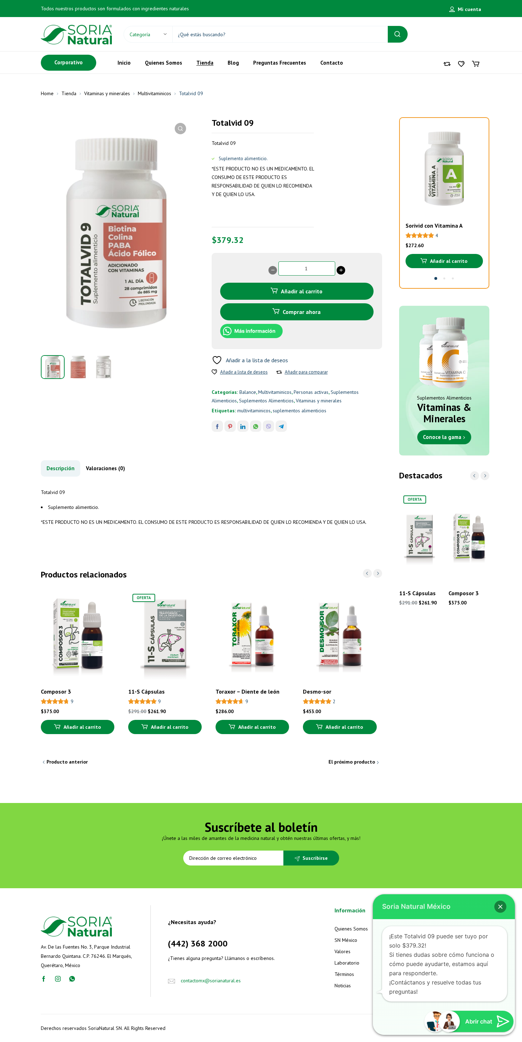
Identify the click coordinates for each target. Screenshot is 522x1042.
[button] (180, 128)
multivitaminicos (254, 410)
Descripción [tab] (61, 468)
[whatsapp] (72, 978)
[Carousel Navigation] (372, 573)
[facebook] (43, 978)
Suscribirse (315, 858)
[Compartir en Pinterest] (230, 426)
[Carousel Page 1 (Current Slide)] (435, 278)
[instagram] (58, 978)
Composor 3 (56, 691)
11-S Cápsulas (146, 691)
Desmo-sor (317, 691)
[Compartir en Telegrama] (281, 426)
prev (367, 573)
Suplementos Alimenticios (266, 400)
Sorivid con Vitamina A (434, 225)
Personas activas (311, 392)
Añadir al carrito (301, 291)
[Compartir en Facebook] (217, 426)
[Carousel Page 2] (444, 278)
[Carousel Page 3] (453, 278)
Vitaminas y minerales (107, 93)
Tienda (68, 93)
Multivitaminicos (154, 93)
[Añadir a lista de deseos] (214, 372)
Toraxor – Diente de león (247, 691)
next (377, 573)
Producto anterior (67, 762)
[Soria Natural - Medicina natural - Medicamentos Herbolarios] (76, 34)
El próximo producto (351, 762)
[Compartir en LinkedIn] (243, 426)
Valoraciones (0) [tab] (105, 468)
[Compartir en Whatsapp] (255, 426)
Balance (247, 392)
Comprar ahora (302, 311)
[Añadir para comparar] (279, 372)
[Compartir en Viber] (268, 426)
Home (47, 93)
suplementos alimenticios (299, 410)
